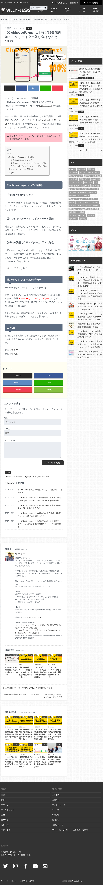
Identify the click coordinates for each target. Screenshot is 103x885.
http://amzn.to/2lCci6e (32, 617)
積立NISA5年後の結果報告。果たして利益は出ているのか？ (40, 491)
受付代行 (87, 176)
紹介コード (88, 182)
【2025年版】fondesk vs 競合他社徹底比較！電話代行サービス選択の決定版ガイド (40, 514)
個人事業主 (82, 192)
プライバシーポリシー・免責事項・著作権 (70, 830)
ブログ (8, 473)
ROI (96, 182)
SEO (3, 815)
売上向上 (96, 206)
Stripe (34, 136)
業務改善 (72, 209)
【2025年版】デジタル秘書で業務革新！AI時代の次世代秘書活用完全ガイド (90, 334)
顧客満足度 (97, 176)
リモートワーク (91, 199)
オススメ (79, 202)
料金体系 (91, 215)
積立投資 (5, 820)
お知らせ (56, 800)
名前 (6, 417)
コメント (9, 440)
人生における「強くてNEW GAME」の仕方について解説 (28, 688)
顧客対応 (83, 219)
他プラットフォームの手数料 (20, 169)
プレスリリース (58, 805)
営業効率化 (73, 219)
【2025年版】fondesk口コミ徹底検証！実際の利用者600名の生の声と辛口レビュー (90, 317)
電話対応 (83, 172)
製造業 (71, 202)
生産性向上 (73, 179)
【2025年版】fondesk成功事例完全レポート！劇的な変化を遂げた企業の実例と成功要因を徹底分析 (39, 499)
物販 (3, 800)
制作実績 (96, 9)
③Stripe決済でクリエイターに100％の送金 (30, 166)
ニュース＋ (54, 9)
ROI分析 (77, 189)
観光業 (80, 206)
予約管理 (72, 196)
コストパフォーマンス (77, 215)
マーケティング (7, 810)
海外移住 (5, 825)
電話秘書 (72, 192)
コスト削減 (73, 172)
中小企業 (95, 189)
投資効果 (81, 212)
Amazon (88, 206)
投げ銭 (28, 477)
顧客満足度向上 (83, 209)
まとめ (11, 172)
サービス (82, 9)
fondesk (72, 169)
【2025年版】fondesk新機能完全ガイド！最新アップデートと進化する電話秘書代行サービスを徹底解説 (39, 524)
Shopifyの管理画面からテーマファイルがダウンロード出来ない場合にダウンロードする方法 (33, 695)
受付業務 (94, 209)
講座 (68, 9)
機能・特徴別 (74, 186)
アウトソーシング (75, 182)
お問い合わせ (92, 2)
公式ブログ (44, 105)
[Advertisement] (85, 41)
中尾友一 (15, 350)
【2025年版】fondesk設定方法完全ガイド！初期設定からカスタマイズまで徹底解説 (90, 344)
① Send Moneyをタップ (22, 160)
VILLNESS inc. (77, 881)
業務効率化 (81, 169)
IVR (70, 189)
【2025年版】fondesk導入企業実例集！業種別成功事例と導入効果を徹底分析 (39, 506)
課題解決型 (95, 186)
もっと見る (84, 150)
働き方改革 (86, 189)
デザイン (5, 805)
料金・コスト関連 (91, 202)
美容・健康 (5, 830)
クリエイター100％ (42, 477)
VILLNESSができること (59, 3)
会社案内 (40, 9)
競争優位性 (92, 192)
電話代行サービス (75, 176)
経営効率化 (85, 186)
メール (7, 428)
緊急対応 (72, 206)
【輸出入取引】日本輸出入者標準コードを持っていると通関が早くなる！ (90, 354)
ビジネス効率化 (83, 196)
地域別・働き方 (93, 172)
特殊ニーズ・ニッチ (76, 199)
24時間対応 (95, 179)
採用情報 (56, 820)
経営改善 (72, 212)
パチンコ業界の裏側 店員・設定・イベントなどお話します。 (90, 270)
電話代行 (91, 169)
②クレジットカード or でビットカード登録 (30, 163)
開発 (3, 795)
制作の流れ (74, 3)
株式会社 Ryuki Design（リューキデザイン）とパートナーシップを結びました (90, 306)
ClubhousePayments (14, 477)
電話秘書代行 (84, 179)
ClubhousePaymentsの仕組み (21, 157)
